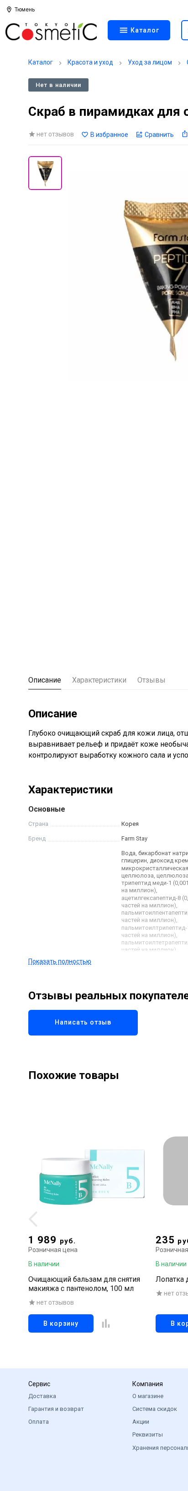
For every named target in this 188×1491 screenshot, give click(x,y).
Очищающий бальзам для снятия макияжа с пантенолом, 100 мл (84, 1284)
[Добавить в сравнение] (106, 1323)
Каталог (40, 62)
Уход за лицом (150, 62)
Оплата (38, 1421)
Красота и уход (90, 62)
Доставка (42, 1396)
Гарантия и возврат (56, 1408)
